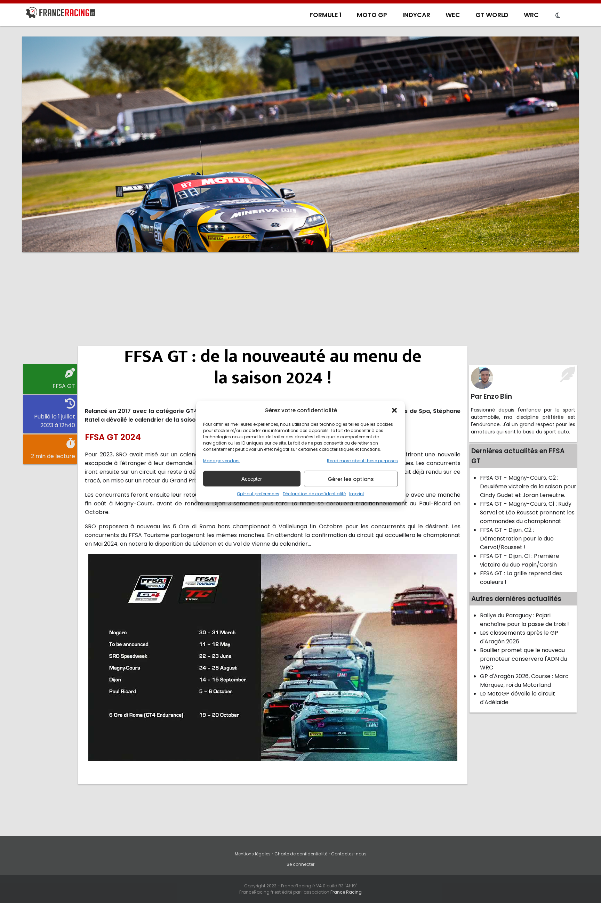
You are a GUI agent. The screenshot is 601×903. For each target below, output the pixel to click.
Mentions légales (253, 854)
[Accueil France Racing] (60, 14)
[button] (394, 410)
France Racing (346, 892)
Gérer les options (351, 478)
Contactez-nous (349, 854)
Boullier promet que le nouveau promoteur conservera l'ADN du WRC (523, 659)
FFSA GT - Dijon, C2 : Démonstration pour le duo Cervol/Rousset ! (517, 538)
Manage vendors (221, 461)
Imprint (356, 494)
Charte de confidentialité (300, 854)
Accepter (251, 478)
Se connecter (300, 864)
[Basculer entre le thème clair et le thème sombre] (558, 15)
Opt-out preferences (258, 494)
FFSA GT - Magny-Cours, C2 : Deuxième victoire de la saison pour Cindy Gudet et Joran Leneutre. (528, 486)
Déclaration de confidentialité (314, 494)
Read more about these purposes (362, 461)
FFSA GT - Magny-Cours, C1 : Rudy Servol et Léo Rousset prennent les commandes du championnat (527, 512)
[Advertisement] (300, 311)
